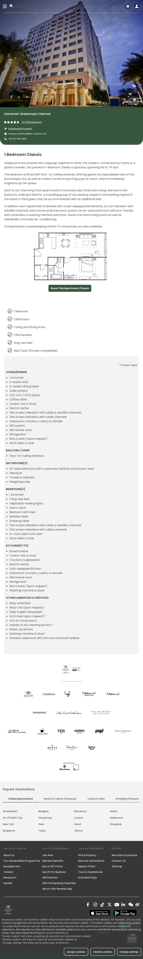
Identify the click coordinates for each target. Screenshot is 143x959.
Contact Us (119, 861)
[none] (22, 855)
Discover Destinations (91, 861)
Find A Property (87, 855)
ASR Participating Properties (59, 883)
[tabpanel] (71, 821)
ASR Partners (50, 877)
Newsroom (9, 877)
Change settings (129, 951)
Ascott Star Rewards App (57, 888)
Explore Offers (86, 866)
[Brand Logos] (28, 693)
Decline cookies (102, 951)
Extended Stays (87, 877)
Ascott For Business (54, 872)
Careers (8, 872)
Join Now (47, 855)
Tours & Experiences (90, 872)
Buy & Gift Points (52, 866)
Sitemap (117, 866)
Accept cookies (76, 951)
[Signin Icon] (136, 6)
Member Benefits (52, 861)
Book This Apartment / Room (70, 288)
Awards (7, 883)
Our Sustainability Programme (21, 861)
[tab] (21, 799)
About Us (8, 855)
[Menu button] (5, 6)
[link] (8, 909)
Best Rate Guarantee (124, 855)
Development (11, 866)
